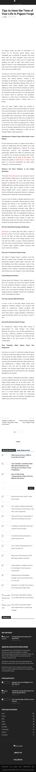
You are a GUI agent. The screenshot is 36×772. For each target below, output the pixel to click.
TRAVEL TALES (26, 766)
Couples (15, 766)
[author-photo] (18, 432)
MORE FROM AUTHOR (23, 450)
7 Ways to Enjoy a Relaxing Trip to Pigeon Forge (26, 421)
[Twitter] (7, 21)
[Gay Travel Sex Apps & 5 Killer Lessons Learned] (6, 702)
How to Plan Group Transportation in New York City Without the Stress (22, 476)
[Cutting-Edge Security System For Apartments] (6, 639)
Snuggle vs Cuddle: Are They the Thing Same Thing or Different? (10, 422)
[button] (3, 2)
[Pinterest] (11, 21)
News (33, 766)
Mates (20, 766)
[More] (19, 21)
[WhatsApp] (15, 21)
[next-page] (6, 483)
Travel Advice (5, 766)
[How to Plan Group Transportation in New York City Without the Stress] (6, 476)
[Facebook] (3, 21)
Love (11, 766)
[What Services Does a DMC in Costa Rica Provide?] (6, 457)
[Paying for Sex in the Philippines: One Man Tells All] (6, 684)
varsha (5, 17)
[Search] (33, 2)
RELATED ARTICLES (9, 450)
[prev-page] (3, 483)
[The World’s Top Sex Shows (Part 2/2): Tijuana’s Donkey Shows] (6, 693)
